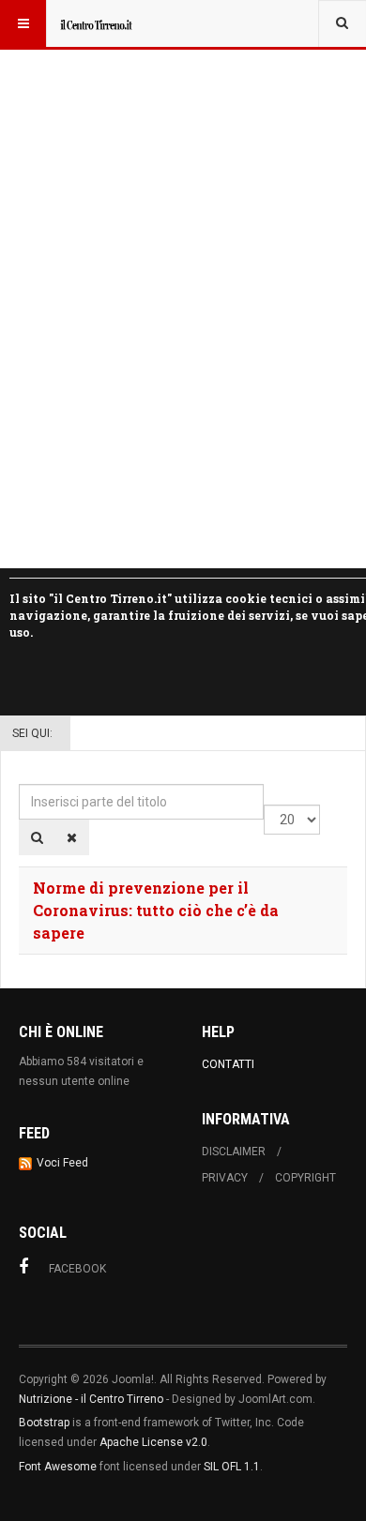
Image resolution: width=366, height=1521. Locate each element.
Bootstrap (44, 1422)
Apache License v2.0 (153, 1442)
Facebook (77, 1268)
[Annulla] (71, 837)
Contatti (228, 1064)
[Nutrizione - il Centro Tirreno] (95, 23)
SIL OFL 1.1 (232, 1466)
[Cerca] (37, 837)
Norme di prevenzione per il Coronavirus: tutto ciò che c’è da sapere (156, 910)
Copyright (305, 1177)
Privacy (225, 1177)
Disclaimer (234, 1151)
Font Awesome (58, 1466)
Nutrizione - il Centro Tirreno (91, 1399)
